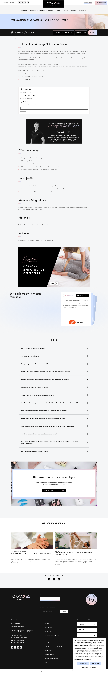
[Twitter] (49, 579)
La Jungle (82, 671)
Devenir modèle (88, 2)
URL (41, 594)
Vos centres (33, 10)
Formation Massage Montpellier (54, 646)
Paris (46, 639)
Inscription (50, 10)
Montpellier (23, 111)
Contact (58, 10)
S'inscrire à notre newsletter (47, 607)
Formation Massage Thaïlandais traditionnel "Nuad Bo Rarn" (73, 553)
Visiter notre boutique (52, 490)
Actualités (73, 10)
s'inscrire (93, 32)
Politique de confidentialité (67, 671)
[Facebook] (54, 579)
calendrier (79, 32)
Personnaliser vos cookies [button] (89, 667)
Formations (24, 10)
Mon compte (48, 627)
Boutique (65, 10)
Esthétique (82, 624)
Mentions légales (55, 671)
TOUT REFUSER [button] (95, 663)
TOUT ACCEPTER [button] (83, 663)
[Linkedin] (59, 579)
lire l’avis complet (82, 295)
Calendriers (42, 10)
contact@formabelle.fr (17, 626)
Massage (81, 629)
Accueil (12, 39)
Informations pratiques (51, 658)
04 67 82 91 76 (15, 623)
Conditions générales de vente (30, 671)
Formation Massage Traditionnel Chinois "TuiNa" (31, 553)
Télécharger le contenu (62, 32)
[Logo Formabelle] (53, 4)
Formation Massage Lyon (52, 635)
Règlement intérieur (44, 671)
